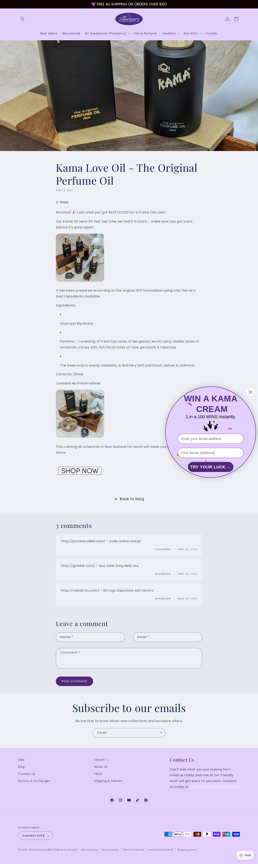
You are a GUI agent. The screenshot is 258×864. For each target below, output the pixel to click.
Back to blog (132, 498)
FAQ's (98, 774)
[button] (22, 18)
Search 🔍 (101, 760)
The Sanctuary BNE (40, 850)
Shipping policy (187, 849)
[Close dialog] (250, 392)
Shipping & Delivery (108, 781)
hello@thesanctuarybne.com (214, 786)
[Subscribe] (160, 733)
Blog (21, 767)
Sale (21, 760)
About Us (100, 767)
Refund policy (89, 849)
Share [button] (64, 202)
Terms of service (133, 849)
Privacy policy (110, 849)
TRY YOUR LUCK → (210, 467)
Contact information (160, 849)
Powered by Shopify (65, 850)
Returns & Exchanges (34, 781)
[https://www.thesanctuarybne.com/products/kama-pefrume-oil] (80, 281)
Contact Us (26, 774)
